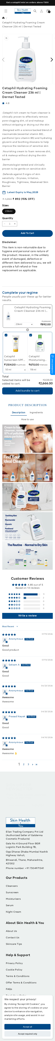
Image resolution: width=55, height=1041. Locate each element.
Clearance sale (52, 366)
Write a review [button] (27, 616)
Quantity (7, 218)
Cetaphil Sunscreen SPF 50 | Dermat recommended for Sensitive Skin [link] (15, 358)
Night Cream (13, 912)
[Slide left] (3, 59)
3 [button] (28, 764)
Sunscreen (12, 892)
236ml (8, 211)
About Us (11, 931)
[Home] (3, 18)
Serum (10, 905)
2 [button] (23, 764)
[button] (6, 11)
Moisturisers (13, 899)
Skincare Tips (14, 944)
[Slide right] (52, 59)
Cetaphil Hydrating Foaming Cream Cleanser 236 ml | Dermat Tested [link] (32, 309)
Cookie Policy (14, 970)
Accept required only (27, 1034)
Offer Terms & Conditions (21, 983)
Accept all (27, 1027)
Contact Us (12, 938)
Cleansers (12, 886)
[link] (8, 316)
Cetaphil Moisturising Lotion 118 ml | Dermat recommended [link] (38, 358)
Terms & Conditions (17, 976)
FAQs (9, 989)
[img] (9, 635)
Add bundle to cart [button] (28, 391)
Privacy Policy (14, 963)
